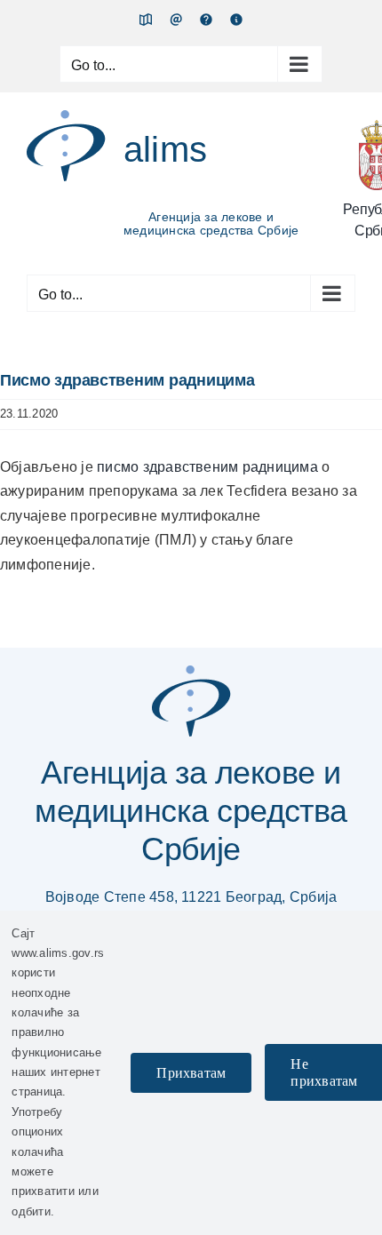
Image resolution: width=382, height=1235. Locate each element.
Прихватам (191, 1072)
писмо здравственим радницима (209, 466)
